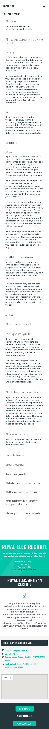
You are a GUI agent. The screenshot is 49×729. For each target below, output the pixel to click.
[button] (44, 6)
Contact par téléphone (24, 569)
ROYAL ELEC (8, 6)
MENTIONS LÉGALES (24, 715)
